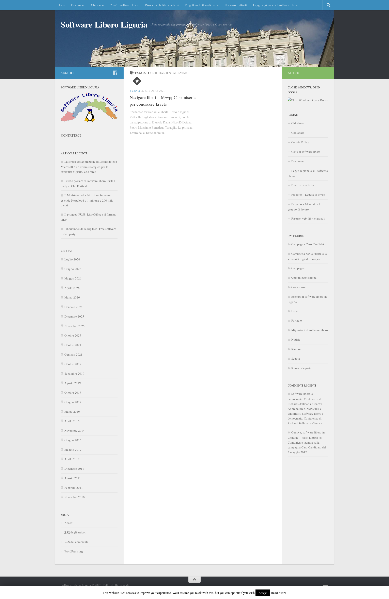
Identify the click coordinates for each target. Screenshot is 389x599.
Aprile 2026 (72, 288)
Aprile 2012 (72, 459)
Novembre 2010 (74, 497)
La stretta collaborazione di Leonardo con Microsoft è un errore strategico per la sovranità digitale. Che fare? (89, 166)
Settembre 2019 (74, 373)
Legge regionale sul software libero (275, 5)
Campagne (298, 268)
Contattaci (297, 133)
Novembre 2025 (74, 326)
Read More (278, 592)
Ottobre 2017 (72, 392)
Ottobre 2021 (72, 345)
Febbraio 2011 (73, 487)
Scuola (295, 358)
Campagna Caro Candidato (308, 244)
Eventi (135, 90)
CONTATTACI (71, 135)
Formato (296, 320)
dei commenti (76, 542)
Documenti (78, 5)
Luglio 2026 (72, 259)
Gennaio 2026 (73, 307)
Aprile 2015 (72, 421)
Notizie (295, 339)
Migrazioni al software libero (309, 330)
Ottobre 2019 (72, 364)
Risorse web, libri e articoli (162, 5)
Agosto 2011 (72, 478)
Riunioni (296, 349)
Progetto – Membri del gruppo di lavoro (304, 206)
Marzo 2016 (72, 411)
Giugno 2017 (72, 402)
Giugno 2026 (72, 269)
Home (61, 5)
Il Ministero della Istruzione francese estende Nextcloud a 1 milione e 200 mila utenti (87, 200)
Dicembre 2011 (74, 468)
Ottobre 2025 (72, 335)
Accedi (68, 523)
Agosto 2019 (72, 383)
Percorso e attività (236, 5)
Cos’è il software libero (124, 5)
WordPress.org (73, 551)
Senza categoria (301, 368)
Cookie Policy (300, 142)
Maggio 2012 (72, 449)
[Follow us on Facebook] (115, 72)
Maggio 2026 (72, 278)
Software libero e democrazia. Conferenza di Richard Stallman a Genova (306, 418)
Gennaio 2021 (73, 354)
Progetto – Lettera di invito (202, 5)
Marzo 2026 (72, 297)
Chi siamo (97, 5)
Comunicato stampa (303, 277)
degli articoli (75, 532)
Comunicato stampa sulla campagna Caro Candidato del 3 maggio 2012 (307, 447)
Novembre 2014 (74, 430)
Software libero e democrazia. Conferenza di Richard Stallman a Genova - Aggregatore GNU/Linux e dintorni (306, 403)
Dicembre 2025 (74, 316)
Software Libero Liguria (104, 24)
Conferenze (298, 287)
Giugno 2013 (72, 440)
